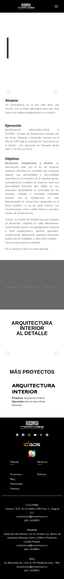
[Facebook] (23, 435)
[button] (56, 6)
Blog (12, 479)
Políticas (41, 474)
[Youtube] (35, 435)
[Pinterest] (46, 435)
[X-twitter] (41, 435)
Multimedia (16, 484)
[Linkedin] (17, 435)
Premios (14, 489)
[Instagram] (29, 435)
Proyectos (16, 474)
